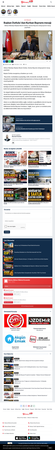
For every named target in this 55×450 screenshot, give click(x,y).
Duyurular (27, 20)
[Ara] (51, 2)
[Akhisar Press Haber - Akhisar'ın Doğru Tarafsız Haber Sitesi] (26, 2)
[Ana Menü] (3, 2)
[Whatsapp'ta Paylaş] (9, 61)
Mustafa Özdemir (8, 64)
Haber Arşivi (33, 433)
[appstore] (21, 438)
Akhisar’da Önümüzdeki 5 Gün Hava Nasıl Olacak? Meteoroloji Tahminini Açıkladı (32, 389)
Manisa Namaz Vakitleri (10, 426)
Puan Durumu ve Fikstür (9, 429)
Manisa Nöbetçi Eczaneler (10, 422)
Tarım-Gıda (42, 6)
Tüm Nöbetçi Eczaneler (28, 306)
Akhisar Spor (10, 6)
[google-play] (34, 438)
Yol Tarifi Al (17, 294)
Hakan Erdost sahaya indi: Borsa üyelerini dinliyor (29, 360)
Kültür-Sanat (51, 6)
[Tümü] (50, 311)
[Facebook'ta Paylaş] (4, 61)
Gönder (7, 232)
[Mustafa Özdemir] (7, 137)
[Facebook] (21, 406)
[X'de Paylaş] (7, 61)
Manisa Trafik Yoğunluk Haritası (37, 426)
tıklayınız (42, 448)
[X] (23, 406)
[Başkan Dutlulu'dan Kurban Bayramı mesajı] (27, 45)
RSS (10, 443)
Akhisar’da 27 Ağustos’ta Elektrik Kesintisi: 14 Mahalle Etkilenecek (30, 382)
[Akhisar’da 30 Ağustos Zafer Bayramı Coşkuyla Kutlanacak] (39, 157)
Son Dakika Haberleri (9, 433)
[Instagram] (26, 406)
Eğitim (18, 6)
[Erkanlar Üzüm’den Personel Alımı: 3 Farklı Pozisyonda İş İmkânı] (39, 176)
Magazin (32, 409)
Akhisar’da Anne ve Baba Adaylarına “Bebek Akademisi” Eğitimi (30, 396)
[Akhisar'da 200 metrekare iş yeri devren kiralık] (15, 194)
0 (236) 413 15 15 (9, 294)
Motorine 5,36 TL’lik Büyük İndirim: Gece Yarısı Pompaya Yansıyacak (30, 367)
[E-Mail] (13, 143)
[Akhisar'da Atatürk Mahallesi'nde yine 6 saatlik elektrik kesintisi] (39, 194)
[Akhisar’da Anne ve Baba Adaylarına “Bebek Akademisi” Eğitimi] (15, 157)
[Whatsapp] (34, 406)
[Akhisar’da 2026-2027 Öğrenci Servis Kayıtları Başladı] (15, 176)
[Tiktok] (31, 406)
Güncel (3, 6)
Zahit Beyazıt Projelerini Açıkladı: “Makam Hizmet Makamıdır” (32, 375)
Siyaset (23, 6)
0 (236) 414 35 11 (9, 302)
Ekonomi (34, 6)
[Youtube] (29, 406)
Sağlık (29, 6)
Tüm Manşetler (33, 429)
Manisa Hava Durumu (35, 422)
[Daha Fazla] (12, 61)
